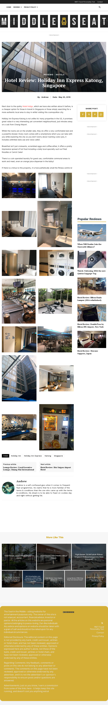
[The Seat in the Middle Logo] (68, 612)
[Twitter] (102, 623)
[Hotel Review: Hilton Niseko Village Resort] (54, 557)
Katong (48, 456)
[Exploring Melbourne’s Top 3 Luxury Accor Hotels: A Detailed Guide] (96, 579)
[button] (99, 7)
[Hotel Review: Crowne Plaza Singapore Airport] (19, 557)
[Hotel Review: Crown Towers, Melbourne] (54, 579)
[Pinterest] (94, 114)
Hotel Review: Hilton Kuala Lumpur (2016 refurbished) (89, 298)
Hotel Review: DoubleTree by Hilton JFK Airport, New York (90, 325)
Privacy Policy (30, 7)
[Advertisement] (92, 149)
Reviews (16, 7)
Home (8, 7)
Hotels (60, 75)
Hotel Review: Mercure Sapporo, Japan (87, 352)
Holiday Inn (16, 456)
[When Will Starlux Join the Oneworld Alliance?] (91, 232)
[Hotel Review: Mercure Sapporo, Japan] (91, 339)
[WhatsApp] (101, 114)
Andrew (44, 97)
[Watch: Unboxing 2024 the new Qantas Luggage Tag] (91, 259)
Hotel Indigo (28, 106)
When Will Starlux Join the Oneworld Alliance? (89, 245)
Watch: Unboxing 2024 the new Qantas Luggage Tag (91, 272)
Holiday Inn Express (33, 456)
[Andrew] (8, 488)
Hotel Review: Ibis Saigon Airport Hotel (56, 468)
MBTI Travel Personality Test (85, 2)
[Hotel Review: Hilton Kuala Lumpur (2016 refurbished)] (91, 286)
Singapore (58, 456)
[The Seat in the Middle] (54, 21)
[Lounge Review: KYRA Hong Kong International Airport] (75, 579)
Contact (100, 2)
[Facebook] (82, 114)
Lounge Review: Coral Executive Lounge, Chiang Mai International (18, 468)
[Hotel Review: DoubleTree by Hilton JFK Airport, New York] (91, 312)
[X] (88, 114)
